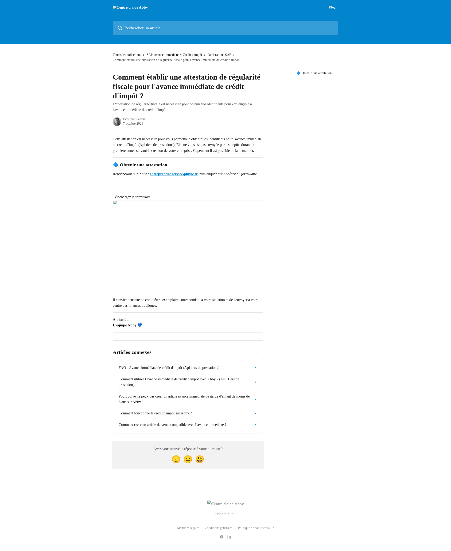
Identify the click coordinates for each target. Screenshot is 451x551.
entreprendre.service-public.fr (174, 174)
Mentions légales (188, 528)
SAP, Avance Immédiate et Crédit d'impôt (174, 55)
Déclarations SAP (219, 55)
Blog (332, 7)
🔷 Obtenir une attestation (314, 73)
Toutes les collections (127, 55)
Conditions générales (218, 528)
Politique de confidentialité (256, 528)
